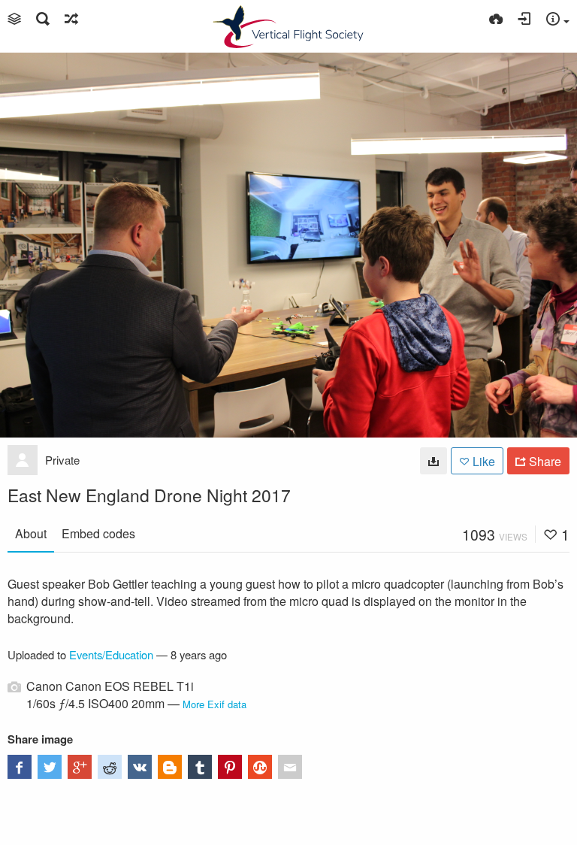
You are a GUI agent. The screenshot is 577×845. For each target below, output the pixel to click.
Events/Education (111, 654)
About (31, 533)
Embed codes (98, 533)
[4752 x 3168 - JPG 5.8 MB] (433, 460)
